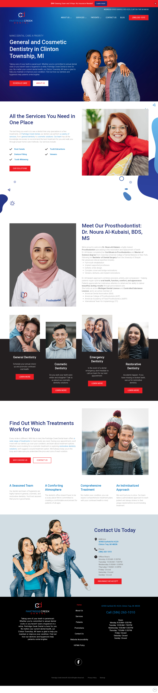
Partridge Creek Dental (31, 134)
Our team (58, 137)
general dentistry (28, 137)
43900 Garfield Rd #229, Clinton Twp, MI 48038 (130, 9)
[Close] (155, 3)
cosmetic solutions (45, 137)
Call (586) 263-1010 (120, 612)
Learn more (100, 3)
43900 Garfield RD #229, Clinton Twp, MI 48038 (120, 606)
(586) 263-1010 (105, 552)
